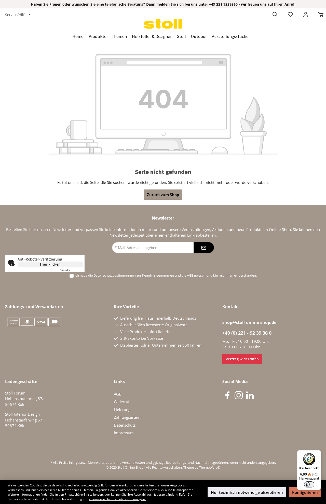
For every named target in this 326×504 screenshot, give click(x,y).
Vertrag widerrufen (242, 359)
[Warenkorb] (319, 15)
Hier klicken (50, 264)
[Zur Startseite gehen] (163, 24)
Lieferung (122, 409)
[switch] (309, 484)
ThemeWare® (209, 467)
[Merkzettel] (290, 15)
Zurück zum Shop (163, 194)
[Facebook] (227, 395)
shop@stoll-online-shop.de (249, 322)
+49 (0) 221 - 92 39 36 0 (246, 333)
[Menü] (318, 453)
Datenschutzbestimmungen (114, 275)
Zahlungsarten (126, 417)
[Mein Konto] (305, 15)
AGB (190, 275)
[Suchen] (275, 15)
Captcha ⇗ (71, 270)
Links (119, 381)
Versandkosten (133, 462)
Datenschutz (124, 425)
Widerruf (121, 401)
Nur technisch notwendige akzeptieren (247, 492)
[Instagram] (239, 395)
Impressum (124, 432)
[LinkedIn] (250, 395)
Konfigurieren (305, 492)
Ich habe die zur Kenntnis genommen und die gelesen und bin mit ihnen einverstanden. (165, 275)
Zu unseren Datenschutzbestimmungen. (117, 499)
